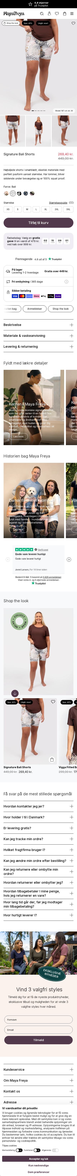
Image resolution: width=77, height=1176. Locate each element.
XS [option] (8, 209)
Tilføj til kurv (38, 223)
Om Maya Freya (16, 1080)
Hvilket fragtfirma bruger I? (24, 850)
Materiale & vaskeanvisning (24, 336)
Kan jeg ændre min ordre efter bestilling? (35, 861)
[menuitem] (42, 13)
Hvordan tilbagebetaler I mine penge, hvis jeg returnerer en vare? (32, 893)
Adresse (10, 1102)
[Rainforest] (25, 193)
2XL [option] (57, 209)
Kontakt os (12, 1091)
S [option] (17, 209)
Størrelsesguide (58, 203)
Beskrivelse (12, 325)
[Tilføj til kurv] (52, 759)
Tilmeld (38, 1040)
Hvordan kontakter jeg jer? (24, 806)
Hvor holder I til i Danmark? (24, 817)
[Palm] (6, 193)
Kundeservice (14, 1069)
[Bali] (13, 193)
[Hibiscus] (32, 193)
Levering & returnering (21, 346)
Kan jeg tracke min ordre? (23, 839)
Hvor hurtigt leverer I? (20, 915)
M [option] (27, 209)
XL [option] (45, 209)
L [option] (36, 209)
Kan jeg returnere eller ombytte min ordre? (31, 872)
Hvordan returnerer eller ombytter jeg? (33, 882)
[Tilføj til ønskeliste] (73, 23)
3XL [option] (68, 209)
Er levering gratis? (17, 828)
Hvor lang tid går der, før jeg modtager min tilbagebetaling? (33, 904)
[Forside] (14, 13)
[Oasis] (19, 193)
